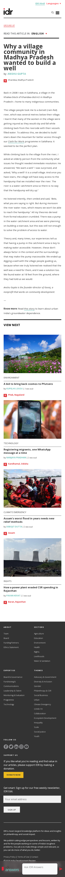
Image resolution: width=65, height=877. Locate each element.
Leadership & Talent (12, 690)
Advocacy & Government (45, 677)
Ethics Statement (11, 647)
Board (6, 638)
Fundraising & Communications (11, 683)
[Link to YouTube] (26, 746)
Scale (36, 727)
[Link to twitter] (11, 746)
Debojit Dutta (14, 526)
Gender (37, 686)
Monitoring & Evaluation (14, 695)
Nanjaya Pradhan (16, 457)
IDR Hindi (40, 3)
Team (6, 633)
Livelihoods (39, 656)
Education (38, 638)
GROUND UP (9, 25)
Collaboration (40, 713)
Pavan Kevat (13, 595)
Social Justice (40, 731)
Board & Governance (13, 677)
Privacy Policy (10, 857)
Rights (7, 581)
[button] (11, 869)
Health (37, 647)
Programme (9, 700)
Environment (12, 377)
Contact (34, 857)
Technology (11, 443)
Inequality (38, 722)
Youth (36, 736)
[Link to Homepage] (8, 13)
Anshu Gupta (17, 73)
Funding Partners (11, 642)
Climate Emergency (15, 512)
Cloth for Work (16, 141)
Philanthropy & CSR (42, 690)
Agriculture (39, 633)
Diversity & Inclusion (43, 681)
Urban (36, 700)
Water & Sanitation (42, 661)
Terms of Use (23, 857)
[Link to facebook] (6, 746)
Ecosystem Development (45, 718)
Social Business (41, 695)
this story (29, 308)
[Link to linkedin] (16, 746)
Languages (53, 3)
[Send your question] (60, 868)
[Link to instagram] (21, 746)
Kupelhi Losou (14, 388)
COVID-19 (38, 709)
